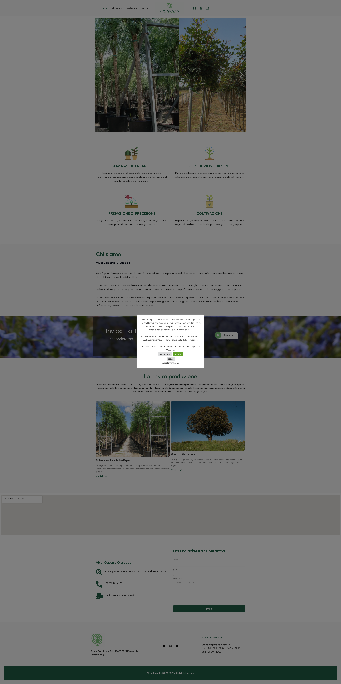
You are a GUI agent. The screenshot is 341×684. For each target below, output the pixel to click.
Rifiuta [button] (170, 359)
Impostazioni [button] (165, 354)
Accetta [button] (178, 354)
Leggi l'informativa (170, 363)
